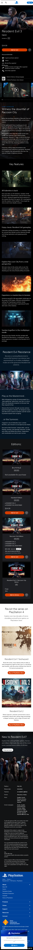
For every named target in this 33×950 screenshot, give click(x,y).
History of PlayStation (7, 898)
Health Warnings (8, 853)
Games (9, 879)
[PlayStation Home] (16, 2)
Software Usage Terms (27, 942)
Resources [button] (5, 912)
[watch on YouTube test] (26, 95)
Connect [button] (4, 916)
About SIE (4, 887)
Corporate (4, 895)
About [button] (4, 884)
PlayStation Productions (8, 893)
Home (3, 879)
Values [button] (4, 905)
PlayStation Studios (7, 891)
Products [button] (5, 902)
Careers (4, 889)
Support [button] (4, 909)
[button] (16, 90)
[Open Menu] (2, 2)
